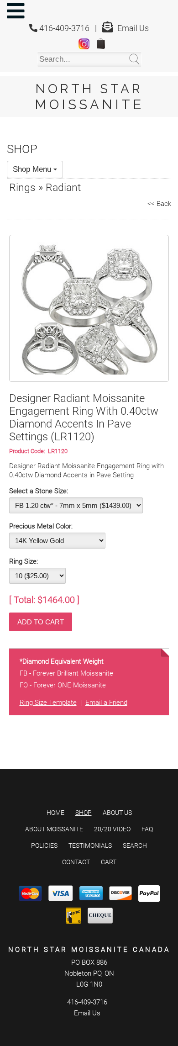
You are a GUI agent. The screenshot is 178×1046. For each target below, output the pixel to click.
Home (55, 812)
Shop (83, 812)
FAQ (147, 829)
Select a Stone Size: (38, 491)
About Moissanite (54, 829)
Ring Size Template (48, 702)
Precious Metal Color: (41, 526)
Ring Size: (23, 561)
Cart (108, 862)
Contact (76, 862)
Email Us (133, 28)
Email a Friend (106, 702)
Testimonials (90, 845)
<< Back (159, 204)
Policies (44, 845)
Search (135, 845)
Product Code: (28, 451)
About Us (117, 812)
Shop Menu (33, 169)
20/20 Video (112, 829)
